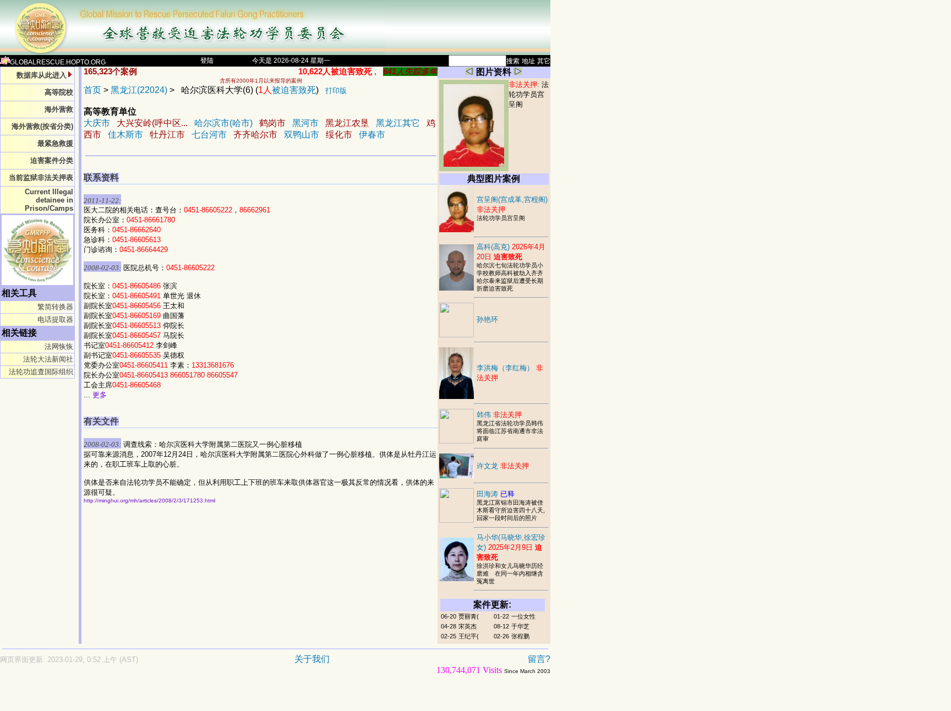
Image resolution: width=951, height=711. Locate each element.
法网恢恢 (59, 346)
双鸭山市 (301, 134)
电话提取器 (55, 319)
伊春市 (372, 134)
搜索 (513, 61)
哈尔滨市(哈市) (223, 123)
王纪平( (468, 636)
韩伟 (499, 415)
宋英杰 (467, 626)
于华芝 (520, 626)
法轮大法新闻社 (48, 359)
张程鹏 (520, 636)
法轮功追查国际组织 (41, 372)
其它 (543, 61)
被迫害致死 (287, 90)
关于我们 (312, 659)
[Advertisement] (236, 698)
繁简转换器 (55, 307)
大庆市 (97, 123)
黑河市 (305, 123)
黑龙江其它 (398, 123)
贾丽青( (468, 616)
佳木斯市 (125, 134)
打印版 (336, 90)
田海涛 (496, 494)
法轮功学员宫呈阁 (529, 94)
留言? (539, 659)
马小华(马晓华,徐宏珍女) (511, 547)
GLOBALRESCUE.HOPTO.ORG (58, 62)
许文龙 (503, 466)
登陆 (207, 60)
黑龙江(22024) (139, 90)
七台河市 (209, 134)
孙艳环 (487, 319)
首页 (92, 90)
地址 (528, 61)
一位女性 (523, 616)
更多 (99, 395)
